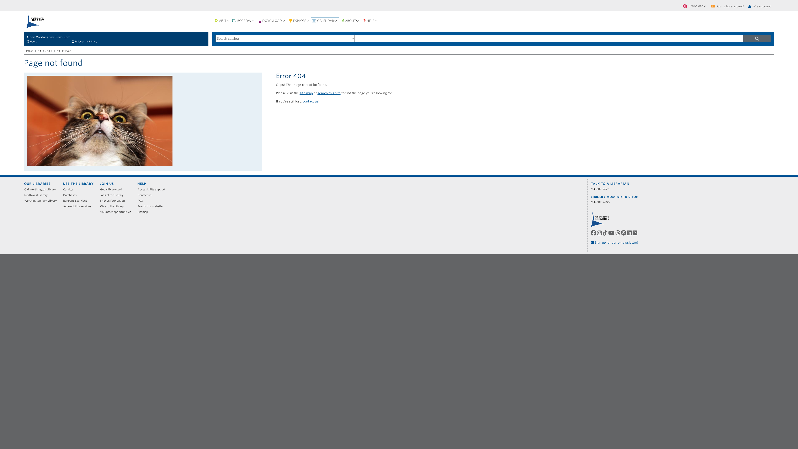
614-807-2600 (600, 202)
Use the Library (78, 184)
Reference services (76, 200)
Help (370, 21)
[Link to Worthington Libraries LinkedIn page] (630, 233)
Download (272, 21)
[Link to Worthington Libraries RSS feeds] (635, 233)
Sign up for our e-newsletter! (616, 242)
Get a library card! (730, 6)
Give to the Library (113, 206)
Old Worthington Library (41, 189)
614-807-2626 (600, 189)
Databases (71, 195)
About (350, 21)
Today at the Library (86, 41)
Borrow (244, 21)
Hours (33, 41)
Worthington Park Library (42, 200)
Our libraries (37, 184)
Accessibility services (78, 206)
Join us (107, 184)
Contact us (145, 195)
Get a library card (112, 189)
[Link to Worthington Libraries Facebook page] (594, 233)
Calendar (325, 21)
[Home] (35, 20)
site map (306, 93)
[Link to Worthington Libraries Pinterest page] (624, 233)
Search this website (151, 206)
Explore (299, 21)
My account (762, 6)
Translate (696, 6)
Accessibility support (152, 189)
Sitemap (144, 211)
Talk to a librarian (610, 184)
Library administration (615, 197)
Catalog (69, 189)
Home (29, 51)
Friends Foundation (114, 200)
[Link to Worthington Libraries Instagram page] (600, 233)
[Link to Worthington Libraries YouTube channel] (611, 233)
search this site (329, 93)
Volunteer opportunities (117, 211)
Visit (222, 21)
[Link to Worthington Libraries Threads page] (618, 233)
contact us (310, 101)
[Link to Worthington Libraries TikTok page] (605, 233)
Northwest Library (37, 195)
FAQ (141, 200)
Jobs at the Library (113, 195)
